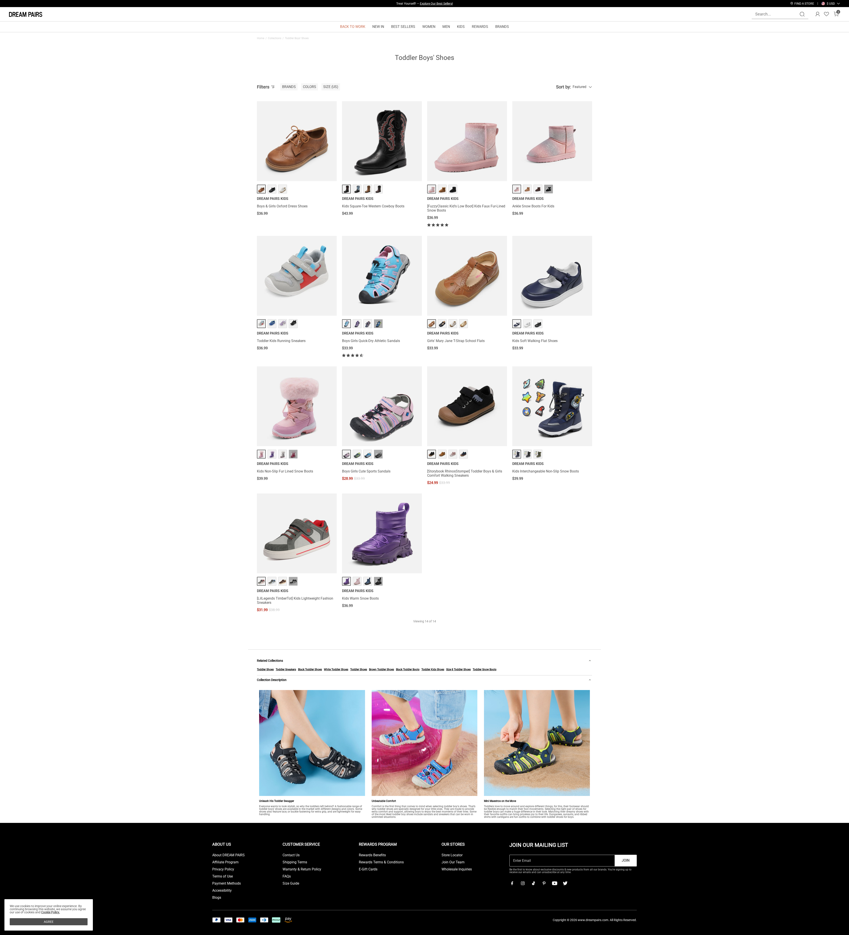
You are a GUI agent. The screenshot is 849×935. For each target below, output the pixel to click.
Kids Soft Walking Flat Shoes (535, 341)
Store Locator (452, 855)
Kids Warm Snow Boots (360, 598)
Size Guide (291, 883)
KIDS (461, 27)
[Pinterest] (544, 883)
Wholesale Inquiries (457, 869)
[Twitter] (565, 883)
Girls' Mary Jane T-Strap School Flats (456, 341)
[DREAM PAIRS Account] (817, 14)
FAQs (287, 876)
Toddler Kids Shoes (432, 669)
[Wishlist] (826, 14)
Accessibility (222, 890)
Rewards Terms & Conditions (381, 862)
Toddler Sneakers (286, 669)
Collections (274, 38)
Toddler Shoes (265, 669)
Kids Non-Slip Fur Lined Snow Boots (285, 471)
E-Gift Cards (368, 869)
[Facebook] (512, 883)
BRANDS (502, 27)
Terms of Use (222, 876)
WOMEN (428, 27)
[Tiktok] (533, 883)
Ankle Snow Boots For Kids (533, 206)
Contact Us (291, 855)
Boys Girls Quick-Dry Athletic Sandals (371, 341)
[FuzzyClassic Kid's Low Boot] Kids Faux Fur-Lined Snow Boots (466, 208)
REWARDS (480, 27)
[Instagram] (522, 883)
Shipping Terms (295, 862)
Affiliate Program (225, 862)
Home (260, 38)
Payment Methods (226, 883)
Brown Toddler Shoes (381, 669)
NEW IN (378, 27)
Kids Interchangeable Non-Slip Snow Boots (545, 471)
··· (548, 189)
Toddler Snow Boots (484, 669)
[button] (830, 3)
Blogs (216, 897)
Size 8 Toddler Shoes (458, 669)
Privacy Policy (223, 869)
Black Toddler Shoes (310, 669)
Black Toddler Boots (407, 669)
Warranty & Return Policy (302, 869)
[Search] (802, 14)
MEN (446, 27)
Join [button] (625, 860)
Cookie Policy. (50, 912)
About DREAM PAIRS (228, 855)
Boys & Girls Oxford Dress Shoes (282, 206)
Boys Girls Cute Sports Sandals (366, 471)
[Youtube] (554, 883)
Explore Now (444, 3)
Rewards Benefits (372, 855)
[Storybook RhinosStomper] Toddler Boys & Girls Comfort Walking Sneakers (464, 473)
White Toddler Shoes (336, 669)
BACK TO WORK (352, 27)
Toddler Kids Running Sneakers (281, 341)
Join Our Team (453, 862)
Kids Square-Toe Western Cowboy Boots (373, 206)
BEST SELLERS (403, 27)
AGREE (49, 922)
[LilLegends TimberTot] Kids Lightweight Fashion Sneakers (295, 600)
